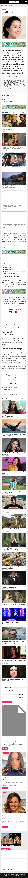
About (4, 874)
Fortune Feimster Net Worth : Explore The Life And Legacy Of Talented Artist (14, 868)
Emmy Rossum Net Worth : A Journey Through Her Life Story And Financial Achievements (13, 856)
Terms (12, 874)
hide (17, 76)
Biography (5, 87)
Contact (8, 874)
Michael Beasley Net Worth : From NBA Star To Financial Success (13, 852)
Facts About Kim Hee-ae (8, 92)
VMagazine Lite (14, 876)
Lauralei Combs (5, 739)
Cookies (16, 874)
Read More (5, 748)
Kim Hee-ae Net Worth (8, 88)
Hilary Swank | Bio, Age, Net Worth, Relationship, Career (13, 817)
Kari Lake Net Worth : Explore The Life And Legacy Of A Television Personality (14, 864)
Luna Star (4, 779)
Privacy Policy (22, 874)
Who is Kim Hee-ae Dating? (8, 90)
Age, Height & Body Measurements (10, 89)
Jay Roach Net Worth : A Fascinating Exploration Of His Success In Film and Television (14, 860)
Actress (3, 9)
